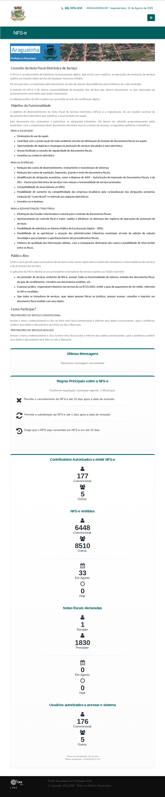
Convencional (82, 480)
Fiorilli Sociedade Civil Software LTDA (70, 781)
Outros (82, 499)
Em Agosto (82, 577)
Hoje (82, 595)
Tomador (82, 629)
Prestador (82, 647)
